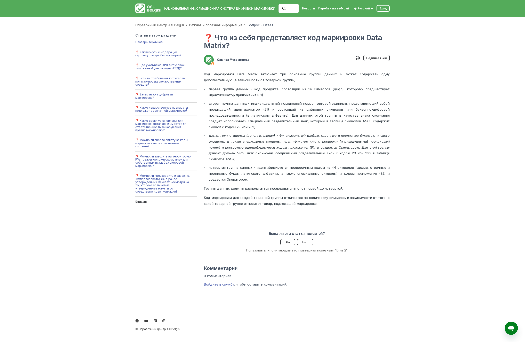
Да (288, 242)
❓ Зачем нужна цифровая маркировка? (154, 96)
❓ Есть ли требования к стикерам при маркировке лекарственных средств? (160, 81)
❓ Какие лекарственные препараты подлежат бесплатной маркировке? (161, 109)
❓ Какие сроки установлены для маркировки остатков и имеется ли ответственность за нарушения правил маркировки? (160, 125)
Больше (141, 201)
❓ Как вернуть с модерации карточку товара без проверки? (158, 53)
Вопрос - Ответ (260, 25)
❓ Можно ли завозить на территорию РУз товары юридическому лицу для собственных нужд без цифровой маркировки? (163, 161)
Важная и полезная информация (215, 25)
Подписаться (376, 58)
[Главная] (148, 8)
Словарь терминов (149, 42)
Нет (305, 242)
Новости (308, 8)
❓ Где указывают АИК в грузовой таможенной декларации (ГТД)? (160, 66)
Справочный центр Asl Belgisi (159, 25)
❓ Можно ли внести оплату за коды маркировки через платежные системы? (161, 143)
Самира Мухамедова (233, 59)
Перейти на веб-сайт (334, 8)
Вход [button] (383, 8)
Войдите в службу (219, 284)
